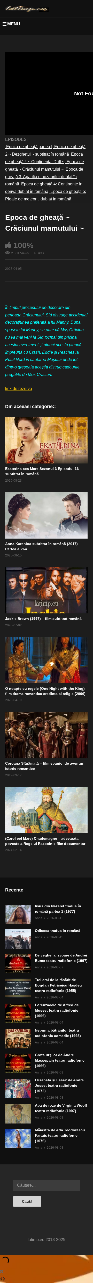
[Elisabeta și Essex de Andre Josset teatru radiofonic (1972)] (18, 1088)
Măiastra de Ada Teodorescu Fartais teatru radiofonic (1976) (60, 1135)
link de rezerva (18, 388)
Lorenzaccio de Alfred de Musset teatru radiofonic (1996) (57, 1010)
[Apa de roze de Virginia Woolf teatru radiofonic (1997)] (18, 1113)
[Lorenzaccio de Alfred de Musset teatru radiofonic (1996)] (18, 1013)
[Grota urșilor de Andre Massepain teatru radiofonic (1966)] (18, 1063)
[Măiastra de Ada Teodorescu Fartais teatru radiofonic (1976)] (18, 1138)
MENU (13, 23)
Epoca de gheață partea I (28, 146)
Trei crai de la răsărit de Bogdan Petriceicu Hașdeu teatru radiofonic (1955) (58, 985)
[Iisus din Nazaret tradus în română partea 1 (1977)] (18, 914)
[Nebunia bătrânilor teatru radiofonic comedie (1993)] (18, 1038)
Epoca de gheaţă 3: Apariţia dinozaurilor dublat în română (44, 176)
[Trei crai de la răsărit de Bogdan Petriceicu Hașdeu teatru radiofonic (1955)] (18, 988)
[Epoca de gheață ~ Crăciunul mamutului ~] (46, 440)
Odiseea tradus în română (57, 931)
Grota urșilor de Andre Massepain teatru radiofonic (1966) (59, 1060)
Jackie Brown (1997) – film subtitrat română (43, 619)
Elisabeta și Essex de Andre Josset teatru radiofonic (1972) (59, 1085)
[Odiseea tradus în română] (18, 939)
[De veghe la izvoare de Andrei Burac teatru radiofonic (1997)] (18, 963)
